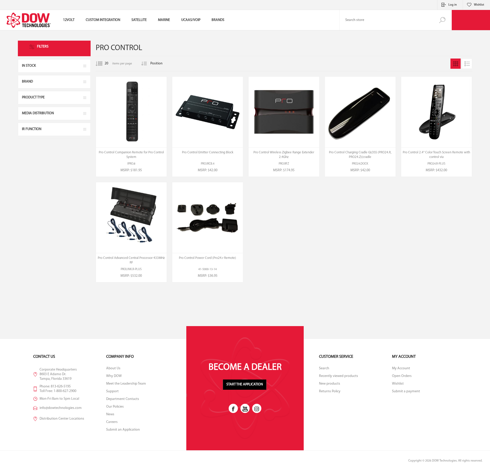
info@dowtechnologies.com (61, 408)
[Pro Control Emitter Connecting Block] (207, 127)
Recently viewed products (338, 376)
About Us (113, 368)
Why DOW (114, 376)
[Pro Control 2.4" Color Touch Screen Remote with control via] (436, 127)
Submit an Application (123, 430)
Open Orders (402, 376)
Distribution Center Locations (62, 419)
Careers (112, 422)
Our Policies (115, 407)
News (110, 414)
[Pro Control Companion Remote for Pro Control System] (131, 127)
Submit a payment (406, 391)
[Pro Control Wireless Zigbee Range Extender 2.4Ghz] (284, 127)
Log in (452, 4)
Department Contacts (122, 399)
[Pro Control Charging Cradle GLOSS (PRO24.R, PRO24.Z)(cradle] (360, 127)
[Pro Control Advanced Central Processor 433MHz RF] (131, 232)
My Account (401, 368)
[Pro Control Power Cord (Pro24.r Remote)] (207, 232)
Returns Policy (329, 391)
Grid (455, 64)
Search (442, 20)
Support (112, 391)
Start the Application (244, 384)
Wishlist (398, 384)
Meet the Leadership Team (126, 384)
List (467, 64)
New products (329, 384)
